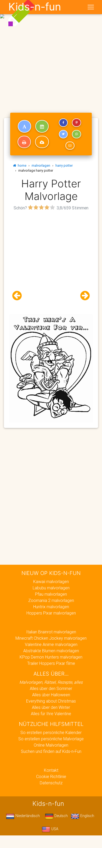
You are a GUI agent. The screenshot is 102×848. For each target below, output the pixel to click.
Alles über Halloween (51, 694)
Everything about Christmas (51, 701)
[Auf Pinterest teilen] (76, 122)
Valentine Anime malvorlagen (51, 644)
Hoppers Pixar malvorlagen (51, 613)
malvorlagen (41, 165)
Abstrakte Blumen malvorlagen (51, 650)
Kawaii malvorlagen (51, 581)
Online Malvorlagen (51, 745)
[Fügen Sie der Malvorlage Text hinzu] (24, 126)
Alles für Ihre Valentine (51, 713)
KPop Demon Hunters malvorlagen (51, 657)
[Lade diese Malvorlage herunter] (42, 142)
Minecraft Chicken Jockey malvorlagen (51, 638)
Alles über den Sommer (51, 688)
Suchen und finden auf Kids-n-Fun (51, 751)
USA (54, 829)
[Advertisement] (51, 53)
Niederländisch (27, 815)
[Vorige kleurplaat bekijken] (19, 295)
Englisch (86, 815)
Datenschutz (51, 782)
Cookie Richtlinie (51, 776)
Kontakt (51, 770)
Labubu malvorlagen (51, 587)
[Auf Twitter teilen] (63, 134)
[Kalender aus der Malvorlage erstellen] (42, 126)
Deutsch (60, 815)
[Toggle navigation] (91, 7)
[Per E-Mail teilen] (69, 146)
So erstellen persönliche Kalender (51, 732)
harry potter (64, 165)
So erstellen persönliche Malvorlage (51, 738)
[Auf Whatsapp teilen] (76, 134)
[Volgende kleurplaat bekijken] (83, 295)
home (21, 165)
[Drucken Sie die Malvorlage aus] (24, 142)
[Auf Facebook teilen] (63, 122)
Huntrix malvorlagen (51, 606)
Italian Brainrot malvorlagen (51, 631)
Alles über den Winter (51, 707)
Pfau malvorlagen (51, 594)
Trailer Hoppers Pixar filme (51, 663)
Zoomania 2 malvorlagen (51, 600)
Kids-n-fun (34, 7)
